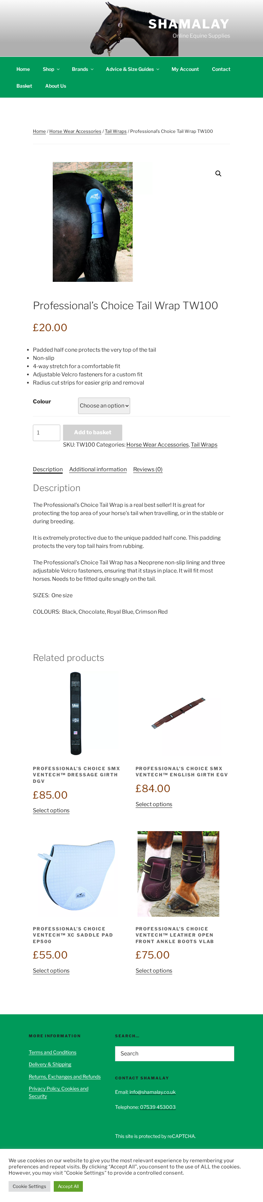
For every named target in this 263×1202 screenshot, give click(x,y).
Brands (80, 69)
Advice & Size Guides (130, 69)
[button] (218, 173)
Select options (51, 810)
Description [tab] (48, 469)
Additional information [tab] (98, 469)
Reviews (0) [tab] (148, 469)
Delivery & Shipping (50, 1064)
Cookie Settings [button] (29, 1186)
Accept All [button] (68, 1186)
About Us (55, 86)
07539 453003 (158, 1107)
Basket (24, 86)
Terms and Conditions (52, 1052)
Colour (42, 401)
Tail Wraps (116, 131)
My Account (185, 69)
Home (23, 69)
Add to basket (92, 432)
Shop (48, 69)
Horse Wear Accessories (75, 131)
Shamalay (189, 24)
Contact (221, 69)
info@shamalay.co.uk (152, 1092)
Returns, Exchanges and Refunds (65, 1076)
